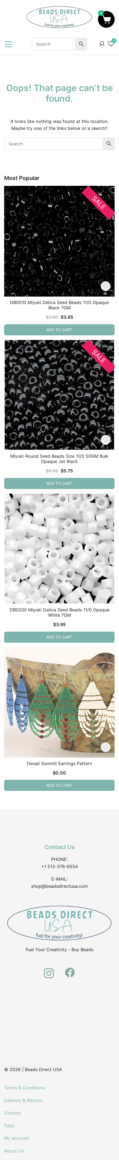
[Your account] (102, 44)
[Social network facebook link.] (70, 969)
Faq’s (9, 1125)
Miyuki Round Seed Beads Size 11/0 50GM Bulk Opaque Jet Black (59, 458)
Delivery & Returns (23, 1100)
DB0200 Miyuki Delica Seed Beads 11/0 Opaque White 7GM (59, 612)
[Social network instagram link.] (49, 969)
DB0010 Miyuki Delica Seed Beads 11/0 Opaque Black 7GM (59, 305)
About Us (14, 1151)
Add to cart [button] (59, 329)
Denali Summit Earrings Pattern (59, 763)
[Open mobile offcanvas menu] (8, 44)
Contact (12, 1113)
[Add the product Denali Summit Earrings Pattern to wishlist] (105, 747)
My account (16, 1138)
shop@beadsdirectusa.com (59, 886)
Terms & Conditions (24, 1087)
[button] (106, 19)
